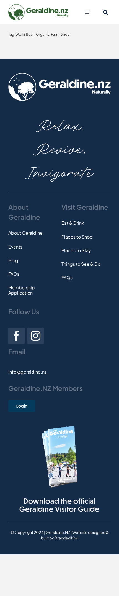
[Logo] (38, 6)
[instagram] (35, 336)
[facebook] (16, 336)
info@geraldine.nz (27, 372)
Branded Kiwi (66, 537)
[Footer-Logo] (59, 75)
